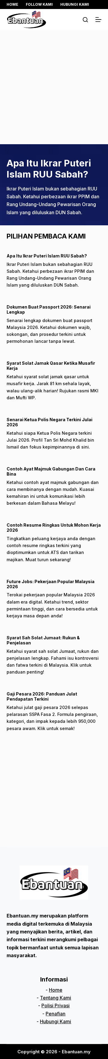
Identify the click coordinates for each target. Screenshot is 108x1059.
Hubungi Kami (74, 4)
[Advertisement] (54, 87)
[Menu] (98, 20)
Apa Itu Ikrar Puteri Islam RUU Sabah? (49, 168)
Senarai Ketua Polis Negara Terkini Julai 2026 (49, 422)
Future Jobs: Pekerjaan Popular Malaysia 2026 (50, 584)
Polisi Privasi (55, 1006)
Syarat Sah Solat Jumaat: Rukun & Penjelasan (43, 640)
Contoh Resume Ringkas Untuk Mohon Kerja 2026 (54, 527)
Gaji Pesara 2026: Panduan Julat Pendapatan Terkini (42, 696)
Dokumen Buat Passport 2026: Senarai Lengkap (49, 309)
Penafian (55, 1014)
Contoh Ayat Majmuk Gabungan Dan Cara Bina (51, 471)
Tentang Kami (55, 998)
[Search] (85, 19)
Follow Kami (39, 4)
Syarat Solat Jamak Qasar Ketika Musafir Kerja (51, 366)
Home (12, 4)
